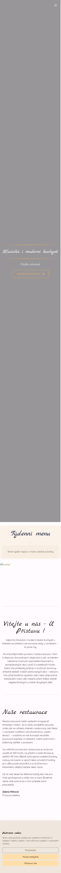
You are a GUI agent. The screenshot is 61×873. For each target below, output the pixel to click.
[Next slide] (55, 260)
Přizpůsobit (30, 850)
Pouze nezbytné (30, 857)
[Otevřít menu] (56, 5)
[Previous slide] (5, 260)
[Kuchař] (30, 580)
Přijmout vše (30, 863)
